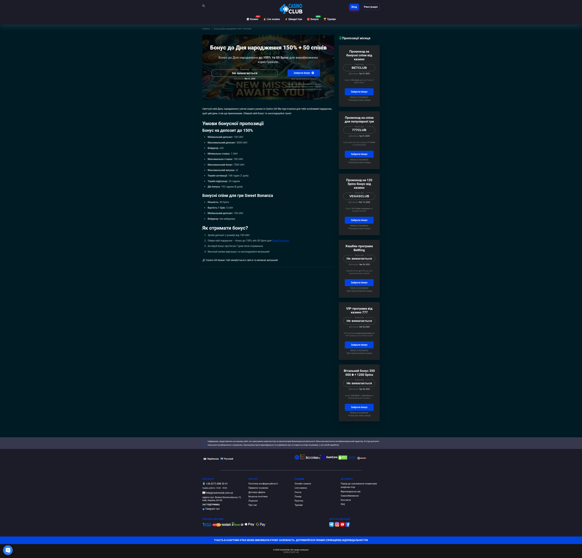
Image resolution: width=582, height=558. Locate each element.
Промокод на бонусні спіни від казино (359, 55)
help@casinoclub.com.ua (219, 492)
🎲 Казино (252, 19)
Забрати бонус (302, 72)
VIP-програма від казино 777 (359, 310)
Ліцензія (253, 500)
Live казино (301, 488)
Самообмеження (350, 495)
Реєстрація (371, 6)
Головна (206, 29)
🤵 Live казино (271, 19)
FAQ (343, 504)
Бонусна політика (258, 496)
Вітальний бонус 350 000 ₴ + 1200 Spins (359, 372)
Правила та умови (258, 488)
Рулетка (299, 500)
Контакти (346, 500)
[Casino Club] (291, 9)
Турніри (299, 505)
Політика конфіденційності (263, 483)
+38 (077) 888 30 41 (217, 483)
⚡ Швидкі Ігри (293, 19)
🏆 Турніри (329, 19)
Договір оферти (256, 492)
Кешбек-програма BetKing (359, 248)
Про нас (252, 505)
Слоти (298, 492)
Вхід (354, 6)
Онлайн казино (303, 483)
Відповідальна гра (350, 491)
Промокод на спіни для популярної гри (359, 119)
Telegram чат (212, 508)
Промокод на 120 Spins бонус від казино (359, 183)
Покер (298, 496)
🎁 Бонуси (313, 19)
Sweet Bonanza (280, 240)
